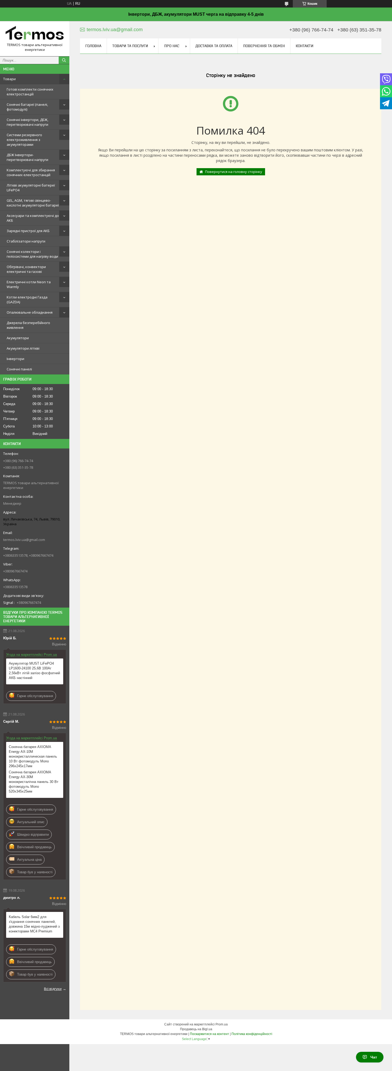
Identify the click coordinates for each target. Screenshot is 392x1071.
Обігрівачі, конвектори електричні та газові (26, 269)
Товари (9, 78)
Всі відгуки (53, 988)
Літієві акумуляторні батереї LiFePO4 (31, 187)
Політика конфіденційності (251, 1034)
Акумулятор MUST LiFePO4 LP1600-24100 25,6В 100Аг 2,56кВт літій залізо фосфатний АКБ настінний (34, 670)
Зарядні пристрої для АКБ (28, 230)
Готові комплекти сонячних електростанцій (30, 91)
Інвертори (15, 358)
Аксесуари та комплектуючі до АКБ (33, 218)
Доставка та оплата (213, 46)
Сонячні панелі (19, 369)
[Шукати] (64, 60)
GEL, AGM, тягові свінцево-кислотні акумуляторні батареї (33, 203)
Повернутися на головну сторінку (233, 171)
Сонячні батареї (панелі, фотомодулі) (27, 107)
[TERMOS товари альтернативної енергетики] (34, 34)
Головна (93, 46)
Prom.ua (221, 1024)
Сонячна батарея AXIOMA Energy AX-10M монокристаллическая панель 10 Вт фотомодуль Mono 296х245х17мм (33, 756)
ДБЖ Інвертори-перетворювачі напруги (27, 157)
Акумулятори (18, 338)
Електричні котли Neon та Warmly (29, 284)
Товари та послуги (130, 46)
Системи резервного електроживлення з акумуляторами (24, 139)
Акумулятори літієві (23, 348)
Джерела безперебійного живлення (28, 325)
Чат (373, 1057)
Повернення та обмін (264, 46)
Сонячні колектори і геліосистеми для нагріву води (32, 254)
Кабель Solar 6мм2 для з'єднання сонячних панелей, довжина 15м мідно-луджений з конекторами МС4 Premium (34, 924)
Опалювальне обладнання (30, 312)
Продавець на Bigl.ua (196, 1029)
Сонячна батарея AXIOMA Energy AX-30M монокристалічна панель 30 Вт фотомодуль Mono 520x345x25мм (33, 781)
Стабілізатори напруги (26, 241)
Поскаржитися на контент (209, 1034)
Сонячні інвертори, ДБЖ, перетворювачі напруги (27, 122)
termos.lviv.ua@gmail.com (24, 539)
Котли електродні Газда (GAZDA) (27, 299)
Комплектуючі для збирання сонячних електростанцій (31, 172)
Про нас (171, 46)
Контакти (304, 46)
